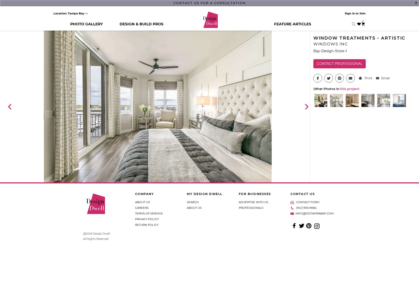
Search (193, 202)
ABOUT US (142, 202)
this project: (350, 89)
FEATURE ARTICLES (292, 24)
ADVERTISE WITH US (253, 202)
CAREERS (142, 207)
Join (362, 13)
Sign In (350, 13)
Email (385, 78)
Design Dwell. (102, 233)
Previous (9, 106)
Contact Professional (339, 64)
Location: (68, 13)
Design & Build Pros (141, 24)
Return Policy (146, 224)
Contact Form (307, 202)
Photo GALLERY (86, 24)
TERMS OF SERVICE (149, 213)
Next (306, 106)
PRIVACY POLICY (147, 219)
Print (368, 78)
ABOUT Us (194, 207)
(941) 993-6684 (306, 207)
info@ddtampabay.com (314, 213)
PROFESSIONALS (251, 207)
